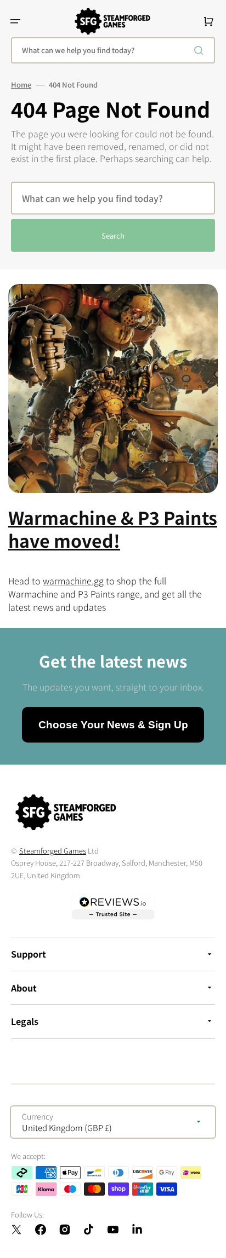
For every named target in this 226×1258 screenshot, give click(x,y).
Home (21, 85)
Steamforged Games (52, 850)
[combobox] (113, 50)
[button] (15, 21)
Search (113, 235)
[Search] (201, 50)
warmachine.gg (73, 580)
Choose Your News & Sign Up (113, 725)
